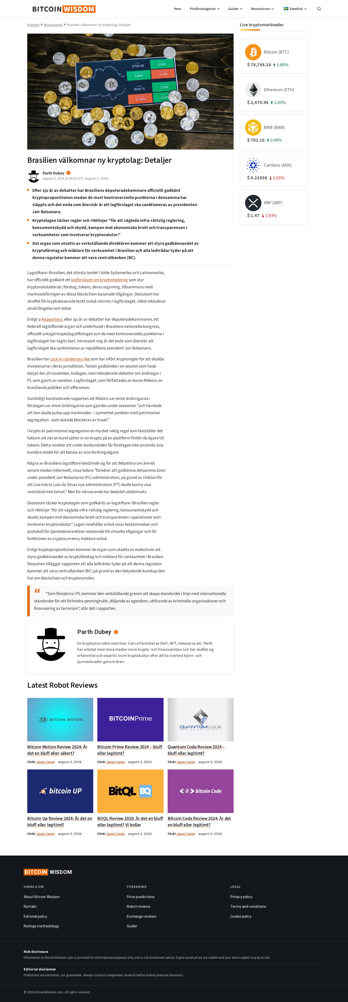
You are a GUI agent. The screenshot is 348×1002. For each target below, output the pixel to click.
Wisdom (48, 872)
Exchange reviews (141, 916)
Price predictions (141, 897)
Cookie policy (240, 916)
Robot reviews (138, 906)
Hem (177, 8)
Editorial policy (35, 916)
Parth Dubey (94, 631)
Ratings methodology (41, 926)
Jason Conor (45, 762)
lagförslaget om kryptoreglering (99, 280)
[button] (319, 9)
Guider (233, 8)
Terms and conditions (248, 906)
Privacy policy (241, 897)
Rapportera (52, 319)
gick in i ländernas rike (70, 359)
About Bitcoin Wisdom (42, 897)
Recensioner (260, 8)
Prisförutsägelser (203, 8)
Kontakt (30, 906)
